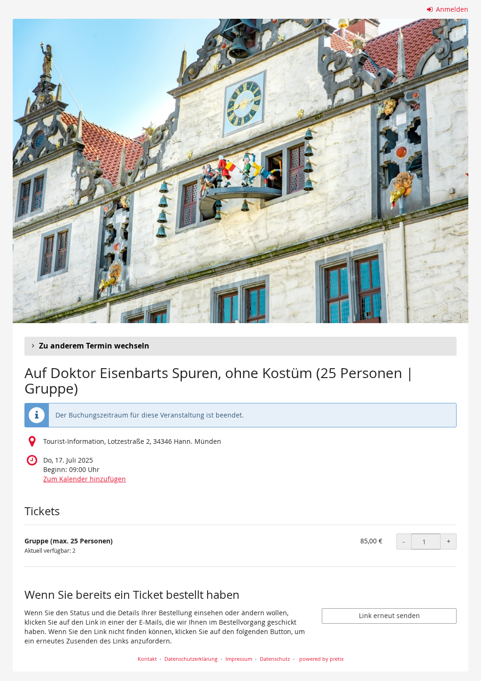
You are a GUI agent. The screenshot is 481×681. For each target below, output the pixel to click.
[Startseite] (240, 171)
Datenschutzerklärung (190, 658)
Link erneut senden (389, 615)
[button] (240, 346)
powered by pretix (321, 658)
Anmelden (451, 9)
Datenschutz (275, 658)
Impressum (238, 658)
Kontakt (147, 658)
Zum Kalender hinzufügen (84, 478)
